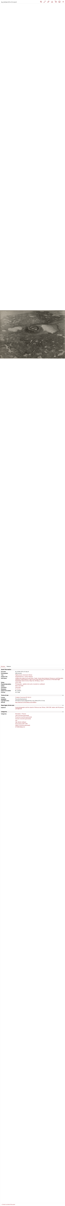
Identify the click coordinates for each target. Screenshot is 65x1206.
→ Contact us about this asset (8, 1204)
